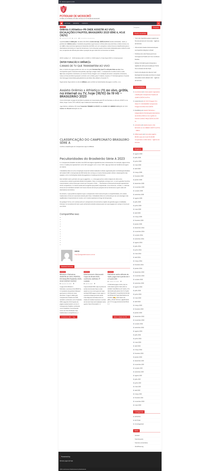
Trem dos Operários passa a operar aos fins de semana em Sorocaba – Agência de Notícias (147, 41)
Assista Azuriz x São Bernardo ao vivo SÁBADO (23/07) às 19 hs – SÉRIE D (147, 127)
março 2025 (138, 217)
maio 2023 (138, 298)
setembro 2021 (139, 372)
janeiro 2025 (138, 224)
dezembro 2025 (139, 183)
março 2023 (138, 305)
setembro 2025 (139, 194)
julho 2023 (138, 290)
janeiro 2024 (138, 268)
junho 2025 (138, 205)
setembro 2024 (139, 239)
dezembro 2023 (139, 272)
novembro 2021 (139, 364)
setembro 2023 (139, 283)
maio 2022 (138, 342)
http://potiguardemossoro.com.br (85, 254)
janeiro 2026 (138, 180)
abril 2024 (138, 257)
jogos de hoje (69, 461)
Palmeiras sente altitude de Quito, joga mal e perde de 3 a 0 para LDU (118, 276)
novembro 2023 (139, 276)
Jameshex (138, 125)
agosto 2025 (138, 198)
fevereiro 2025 (139, 220)
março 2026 (138, 172)
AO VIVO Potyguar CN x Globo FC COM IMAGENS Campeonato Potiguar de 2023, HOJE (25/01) (146, 103)
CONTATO (85, 23)
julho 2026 (138, 157)
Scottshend (138, 92)
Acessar (137, 435)
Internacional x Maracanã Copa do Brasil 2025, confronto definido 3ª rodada (93, 277)
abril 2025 (138, 213)
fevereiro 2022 (139, 353)
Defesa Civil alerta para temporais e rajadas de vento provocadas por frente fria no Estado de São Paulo (147, 65)
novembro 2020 (139, 401)
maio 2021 (138, 386)
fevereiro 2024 (139, 265)
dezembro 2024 (139, 228)
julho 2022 (138, 335)
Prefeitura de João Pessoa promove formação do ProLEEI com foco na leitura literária (147, 56)
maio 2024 (138, 253)
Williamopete (139, 134)
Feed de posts (139, 439)
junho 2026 (138, 161)
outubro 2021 (138, 368)
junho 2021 (138, 383)
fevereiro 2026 (139, 176)
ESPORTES (76, 23)
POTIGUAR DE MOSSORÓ (75, 16)
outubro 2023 (139, 279)
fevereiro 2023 (139, 309)
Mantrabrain (82, 469)
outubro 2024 (139, 235)
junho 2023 (138, 294)
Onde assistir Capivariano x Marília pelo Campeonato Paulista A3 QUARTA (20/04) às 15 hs (147, 94)
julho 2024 (138, 246)
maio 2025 (138, 209)
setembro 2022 (139, 327)
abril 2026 (138, 169)
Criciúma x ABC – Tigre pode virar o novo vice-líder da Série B (69, 317)
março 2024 (138, 261)
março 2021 (138, 394)
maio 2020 (138, 405)
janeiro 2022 (138, 357)
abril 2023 (138, 302)
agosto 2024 (138, 242)
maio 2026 (138, 165)
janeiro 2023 (138, 313)
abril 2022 (138, 346)
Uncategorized (139, 424)
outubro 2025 (139, 191)
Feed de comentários (141, 443)
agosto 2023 (138, 287)
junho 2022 (138, 338)
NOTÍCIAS (67, 23)
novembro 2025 (139, 187)
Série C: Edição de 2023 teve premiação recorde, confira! (122, 317)
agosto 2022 (138, 331)
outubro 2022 (139, 324)
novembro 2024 (139, 231)
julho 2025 (138, 202)
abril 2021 (137, 390)
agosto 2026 (138, 154)
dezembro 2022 (139, 316)
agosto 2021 (138, 375)
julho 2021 (138, 379)
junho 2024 (138, 250)
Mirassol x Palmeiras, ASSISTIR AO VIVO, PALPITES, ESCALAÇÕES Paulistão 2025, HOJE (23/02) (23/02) (71, 277)
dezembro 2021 (139, 361)
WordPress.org (139, 446)
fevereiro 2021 (139, 398)
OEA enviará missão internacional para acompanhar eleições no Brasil (146, 49)
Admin (75, 38)
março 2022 (138, 350)
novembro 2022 (139, 320)
